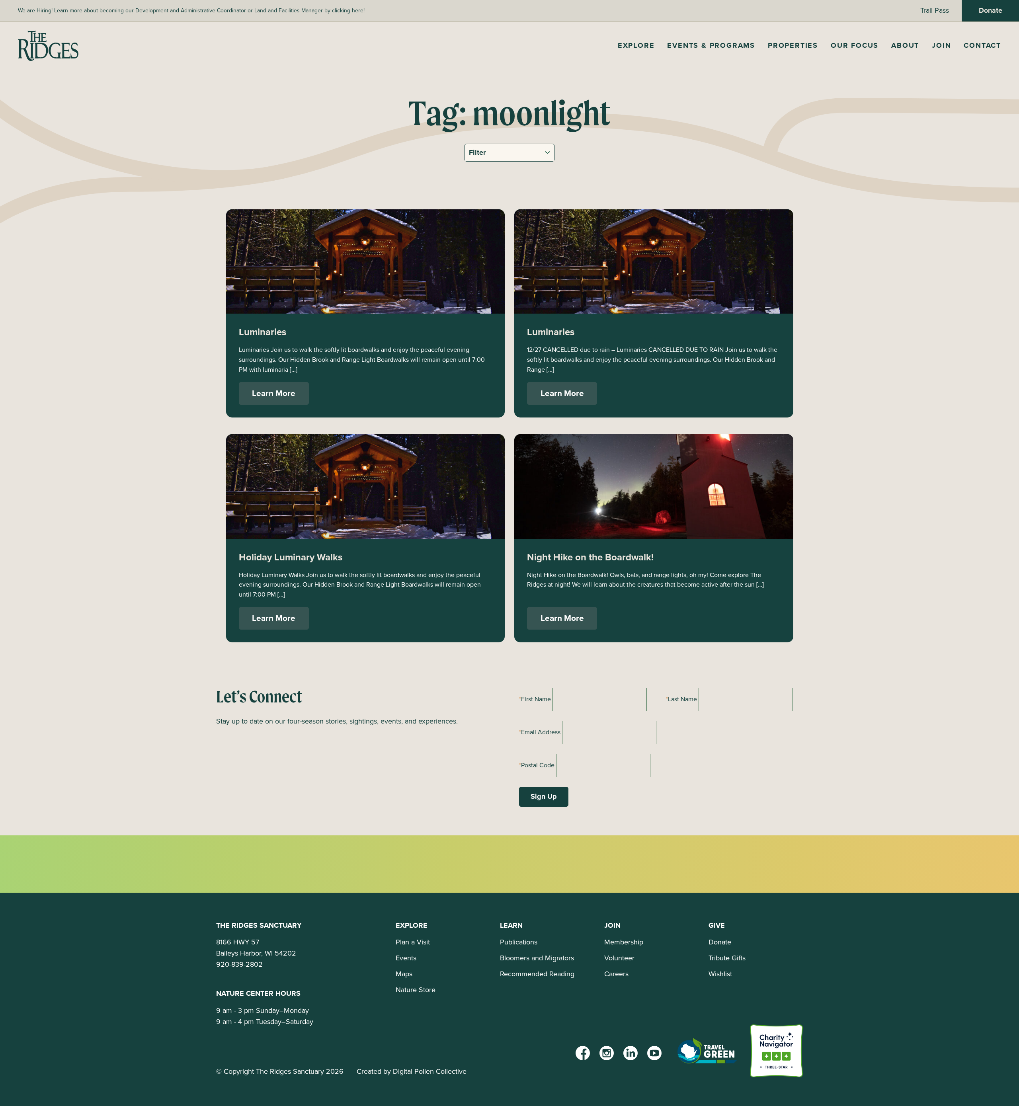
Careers (616, 974)
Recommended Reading (537, 974)
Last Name (682, 699)
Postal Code (537, 765)
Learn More (273, 393)
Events (406, 958)
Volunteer (619, 958)
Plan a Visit (413, 942)
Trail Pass (934, 10)
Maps (404, 974)
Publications (518, 942)
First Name (536, 699)
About (905, 45)
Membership (623, 942)
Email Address (540, 732)
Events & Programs (711, 45)
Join (941, 45)
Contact (982, 45)
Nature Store (415, 990)
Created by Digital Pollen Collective (412, 1071)
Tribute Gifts (727, 958)
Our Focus (854, 45)
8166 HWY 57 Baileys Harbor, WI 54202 (256, 947)
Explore (636, 45)
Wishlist (720, 974)
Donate (990, 10)
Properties (793, 45)
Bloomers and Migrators (537, 958)
